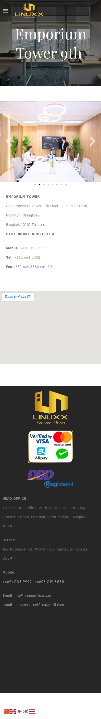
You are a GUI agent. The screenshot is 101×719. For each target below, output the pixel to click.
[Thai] (32, 711)
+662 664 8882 (27, 257)
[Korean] (26, 711)
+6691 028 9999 (32, 248)
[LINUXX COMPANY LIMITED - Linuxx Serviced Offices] (29, 10)
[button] (8, 141)
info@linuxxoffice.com (32, 595)
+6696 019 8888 (49, 581)
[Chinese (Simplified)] (7, 711)
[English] (13, 711)
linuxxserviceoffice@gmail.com (38, 605)
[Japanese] (19, 711)
